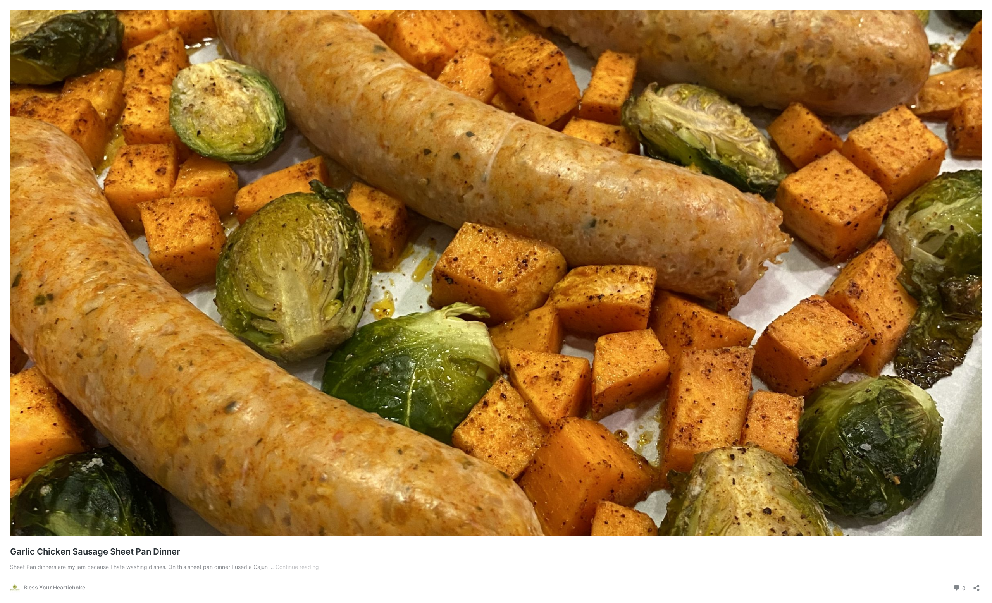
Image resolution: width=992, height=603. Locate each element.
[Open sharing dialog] (976, 585)
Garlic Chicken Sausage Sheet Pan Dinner (95, 551)
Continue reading (297, 566)
